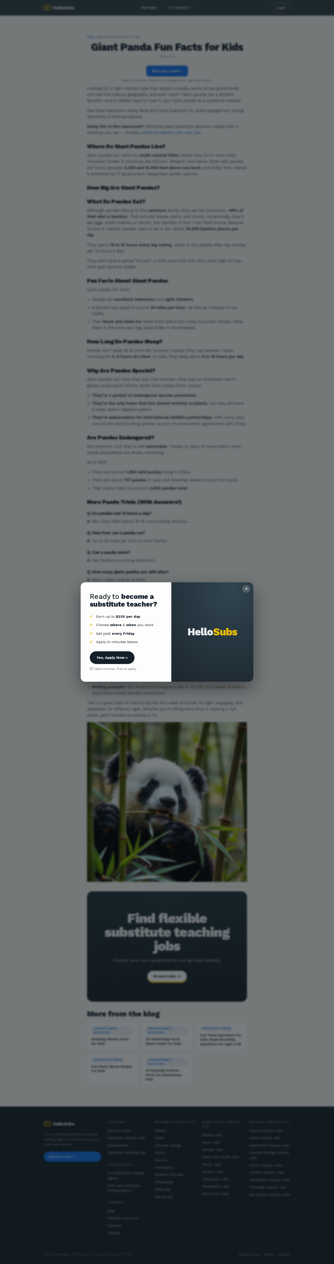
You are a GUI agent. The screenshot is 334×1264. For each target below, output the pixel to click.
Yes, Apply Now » (112, 657)
